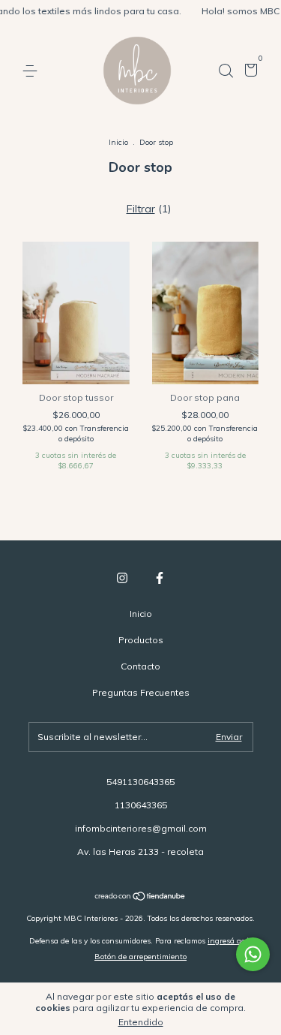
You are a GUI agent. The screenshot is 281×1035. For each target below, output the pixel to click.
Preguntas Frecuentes (141, 692)
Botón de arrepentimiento (140, 956)
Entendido (140, 1021)
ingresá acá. (230, 941)
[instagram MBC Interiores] (122, 578)
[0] (248, 72)
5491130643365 (140, 781)
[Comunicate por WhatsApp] (253, 954)
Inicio (118, 142)
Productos (140, 639)
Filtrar (141, 208)
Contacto (140, 666)
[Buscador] (225, 71)
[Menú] (32, 71)
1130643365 (141, 805)
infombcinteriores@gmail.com (141, 828)
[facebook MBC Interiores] (160, 578)
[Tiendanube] (140, 897)
